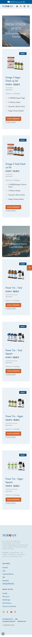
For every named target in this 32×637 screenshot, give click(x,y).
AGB (16, 619)
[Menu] (28, 6)
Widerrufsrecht (9, 621)
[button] (3, 634)
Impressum (21, 621)
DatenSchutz (8, 619)
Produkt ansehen (11, 122)
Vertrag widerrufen (8, 583)
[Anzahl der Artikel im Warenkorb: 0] (24, 6)
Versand (10, 90)
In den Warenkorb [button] (13, 119)
